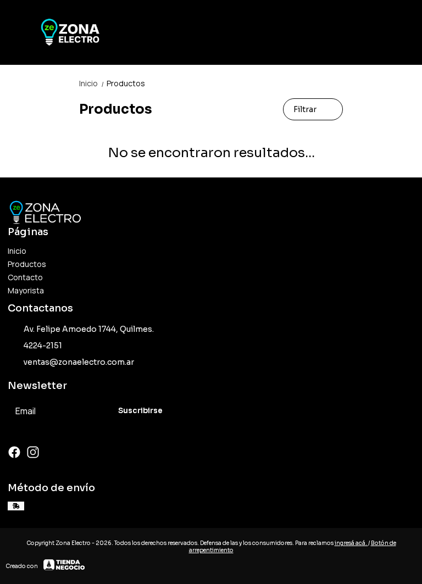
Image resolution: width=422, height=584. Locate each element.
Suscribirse (140, 410)
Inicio (91, 83)
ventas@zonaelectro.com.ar (79, 362)
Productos (126, 83)
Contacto (25, 277)
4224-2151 (43, 346)
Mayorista (26, 290)
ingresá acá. (351, 543)
